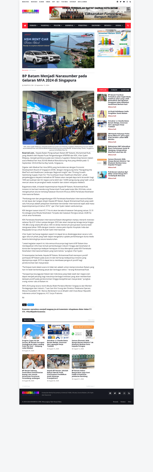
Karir (41, 2)
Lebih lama (89, 386)
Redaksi (34, 2)
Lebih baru (26, 386)
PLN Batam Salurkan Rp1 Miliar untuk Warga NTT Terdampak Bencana (118, 174)
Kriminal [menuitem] (69, 25)
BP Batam (32, 70)
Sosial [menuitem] (118, 25)
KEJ (58, 2)
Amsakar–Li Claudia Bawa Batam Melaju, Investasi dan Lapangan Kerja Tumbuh (57, 343)
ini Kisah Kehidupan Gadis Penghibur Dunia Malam (118, 112)
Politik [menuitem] (57, 25)
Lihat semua (91, 320)
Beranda (25, 2)
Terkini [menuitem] (32, 25)
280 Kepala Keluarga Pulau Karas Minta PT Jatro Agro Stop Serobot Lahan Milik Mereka (118, 136)
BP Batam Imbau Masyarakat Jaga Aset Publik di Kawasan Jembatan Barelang (81, 373)
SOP (53, 2)
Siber (48, 2)
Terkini (114, 90)
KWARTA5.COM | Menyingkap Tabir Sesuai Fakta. (46, 402)
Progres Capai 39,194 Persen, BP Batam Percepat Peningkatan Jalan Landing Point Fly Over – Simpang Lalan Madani (33, 344)
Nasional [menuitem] (45, 25)
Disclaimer (82, 2)
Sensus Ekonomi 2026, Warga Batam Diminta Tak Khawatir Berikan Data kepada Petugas (82, 343)
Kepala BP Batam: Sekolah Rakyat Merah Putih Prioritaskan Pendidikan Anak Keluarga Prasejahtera (57, 374)
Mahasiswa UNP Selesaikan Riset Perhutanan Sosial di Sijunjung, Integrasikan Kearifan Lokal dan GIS (119, 149)
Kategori (125, 90)
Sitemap (73, 2)
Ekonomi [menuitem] (96, 25)
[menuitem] (25, 25)
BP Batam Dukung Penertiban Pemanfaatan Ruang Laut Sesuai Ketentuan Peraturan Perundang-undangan (32, 374)
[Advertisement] (114, 73)
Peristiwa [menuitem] (82, 25)
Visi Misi (64, 2)
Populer (102, 90)
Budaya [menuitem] (107, 25)
